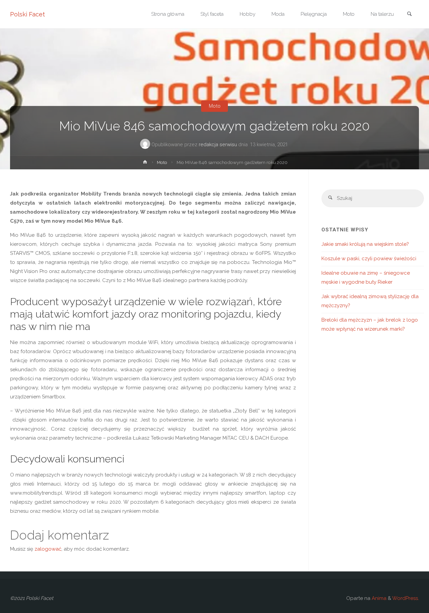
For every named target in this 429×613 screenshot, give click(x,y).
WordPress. (405, 598)
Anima (378, 598)
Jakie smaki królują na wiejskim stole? (365, 244)
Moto (215, 106)
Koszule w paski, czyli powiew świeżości (368, 259)
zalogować (48, 549)
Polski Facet (27, 14)
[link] (409, 14)
